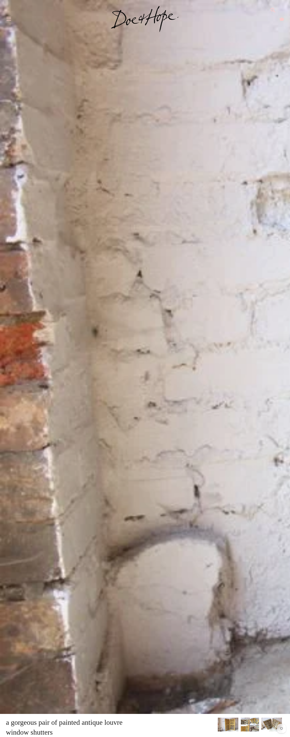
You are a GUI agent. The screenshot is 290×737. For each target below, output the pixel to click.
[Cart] (281, 19)
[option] (228, 725)
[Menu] (9, 19)
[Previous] (217, 725)
